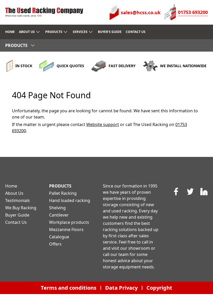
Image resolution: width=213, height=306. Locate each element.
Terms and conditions (68, 287)
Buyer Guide (17, 215)
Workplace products (69, 222)
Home (11, 186)
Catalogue (59, 237)
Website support (102, 124)
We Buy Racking (20, 208)
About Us (14, 193)
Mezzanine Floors (66, 229)
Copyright (159, 287)
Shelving (57, 208)
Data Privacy (121, 287)
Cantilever (59, 215)
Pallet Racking (63, 193)
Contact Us (16, 222)
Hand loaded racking (69, 200)
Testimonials (17, 200)
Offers (55, 244)
